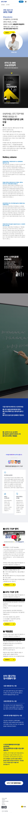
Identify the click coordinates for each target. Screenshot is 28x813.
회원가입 (3, 804)
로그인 (3, 802)
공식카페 (7, 4)
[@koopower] (5, 807)
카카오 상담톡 (4, 798)
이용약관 (3, 799)
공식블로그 (3, 4)
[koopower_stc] (2, 807)
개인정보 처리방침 (5, 801)
